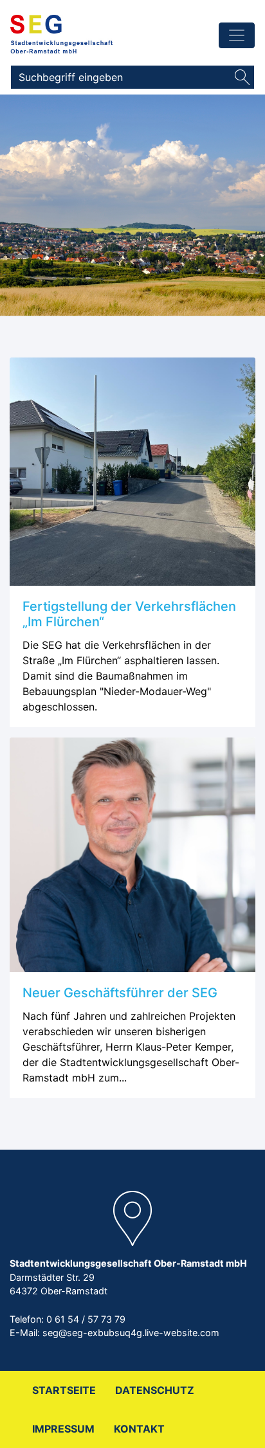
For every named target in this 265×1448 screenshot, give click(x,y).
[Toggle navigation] (237, 35)
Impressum (63, 1428)
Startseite (64, 1390)
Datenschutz (154, 1390)
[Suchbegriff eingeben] (242, 77)
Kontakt (139, 1428)
